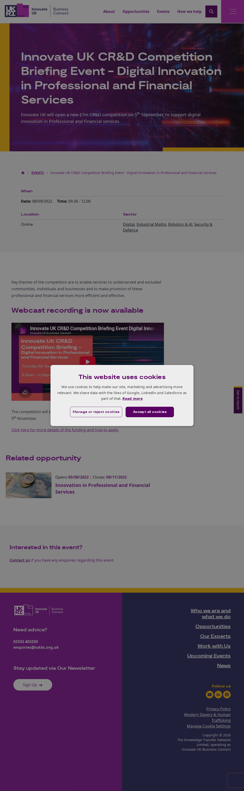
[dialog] (122, 395)
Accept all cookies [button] (150, 412)
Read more (132, 398)
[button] (96, 412)
